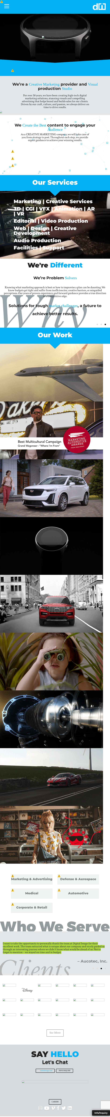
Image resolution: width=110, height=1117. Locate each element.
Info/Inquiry (64, 1071)
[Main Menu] (7, 6)
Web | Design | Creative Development (45, 230)
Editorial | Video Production (51, 221)
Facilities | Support (39, 248)
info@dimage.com (46, 1071)
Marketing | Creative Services (53, 201)
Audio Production (37, 240)
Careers (55, 1102)
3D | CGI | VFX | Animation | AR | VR (54, 211)
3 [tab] (105, 324)
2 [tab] (101, 324)
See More (55, 1032)
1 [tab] (97, 324)
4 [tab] (105, 968)
